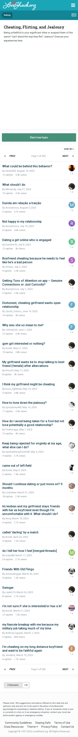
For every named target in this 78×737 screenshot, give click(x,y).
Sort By (68, 149)
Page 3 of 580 (39, 156)
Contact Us (67, 726)
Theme (31, 726)
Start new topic (39, 137)
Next (65, 156)
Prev (12, 156)
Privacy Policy (49, 726)
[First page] (5, 156)
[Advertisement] (39, 84)
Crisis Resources (14, 726)
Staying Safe (43, 722)
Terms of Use (62, 722)
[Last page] (73, 156)
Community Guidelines (18, 722)
